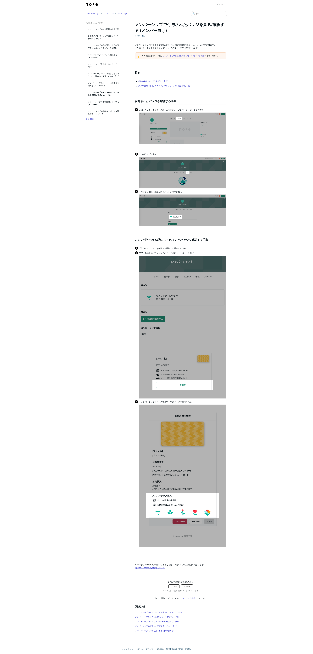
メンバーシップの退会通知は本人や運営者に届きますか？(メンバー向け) (103, 46)
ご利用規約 (160, 649)
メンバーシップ (108, 14)
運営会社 (188, 649)
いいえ (188, 586)
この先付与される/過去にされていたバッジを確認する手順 (164, 86)
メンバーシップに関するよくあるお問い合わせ (154, 631)
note (142, 649)
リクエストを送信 (188, 598)
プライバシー (150, 649)
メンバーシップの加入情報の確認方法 (103, 29)
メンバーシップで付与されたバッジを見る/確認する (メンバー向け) (103, 93)
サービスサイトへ (220, 4)
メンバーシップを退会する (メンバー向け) (103, 65)
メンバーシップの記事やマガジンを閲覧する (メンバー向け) (103, 112)
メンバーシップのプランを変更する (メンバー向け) (102, 56)
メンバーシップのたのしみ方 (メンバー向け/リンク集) (184, 56)
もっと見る (90, 119)
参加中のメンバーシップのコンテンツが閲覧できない (103, 37)
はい (175, 586)
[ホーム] (92, 4)
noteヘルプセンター (93, 14)
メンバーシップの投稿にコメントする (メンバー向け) (103, 103)
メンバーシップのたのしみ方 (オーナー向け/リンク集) (157, 621)
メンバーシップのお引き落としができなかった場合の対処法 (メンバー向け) (103, 75)
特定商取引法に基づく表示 (174, 649)
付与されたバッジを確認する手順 (153, 81)
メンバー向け (122, 14)
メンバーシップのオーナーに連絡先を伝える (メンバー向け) (103, 84)
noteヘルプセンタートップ (131, 649)
